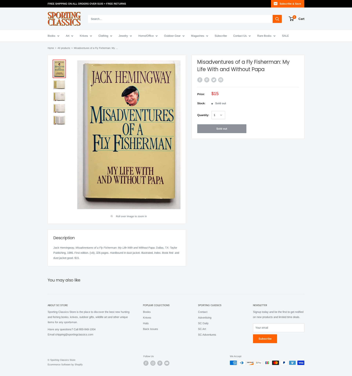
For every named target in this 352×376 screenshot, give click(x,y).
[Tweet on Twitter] (213, 79)
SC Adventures (207, 334)
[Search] (277, 19)
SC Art (202, 328)
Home (51, 48)
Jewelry (123, 35)
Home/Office (146, 35)
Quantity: (203, 115)
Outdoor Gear (172, 35)
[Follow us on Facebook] (145, 363)
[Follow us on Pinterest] (159, 363)
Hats (146, 323)
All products (64, 48)
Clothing (103, 35)
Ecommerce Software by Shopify (65, 364)
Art (67, 35)
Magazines (197, 35)
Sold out (221, 128)
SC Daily (203, 323)
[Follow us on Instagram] (152, 363)
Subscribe (221, 35)
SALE (285, 35)
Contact (202, 311)
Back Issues (150, 328)
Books (51, 35)
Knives (84, 35)
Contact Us (240, 35)
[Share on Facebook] (199, 79)
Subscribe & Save (290, 3)
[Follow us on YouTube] (166, 363)
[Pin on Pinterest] (206, 79)
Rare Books (264, 35)
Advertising (204, 317)
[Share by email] (220, 79)
